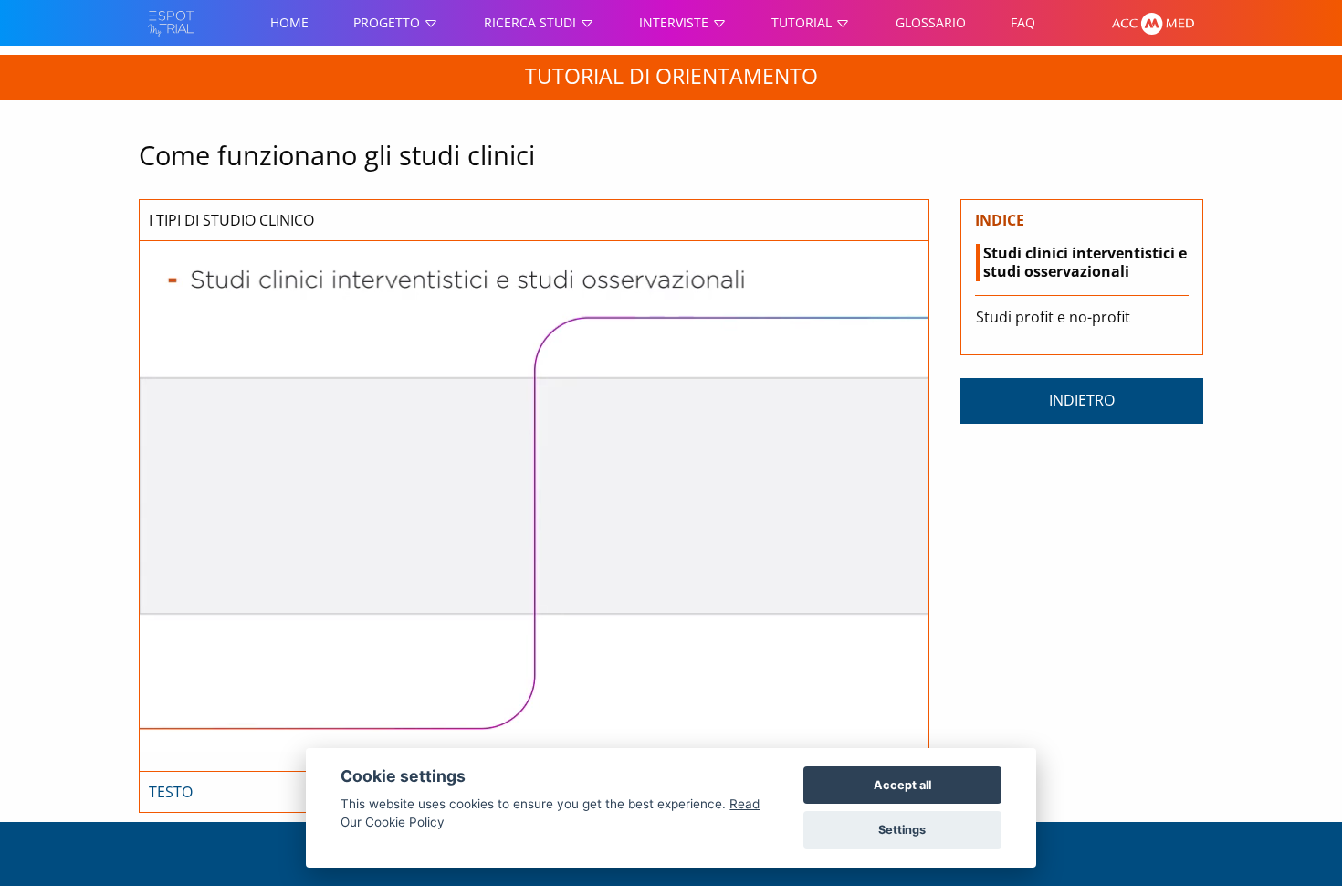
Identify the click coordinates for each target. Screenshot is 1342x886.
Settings (902, 830)
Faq (1023, 22)
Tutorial (803, 22)
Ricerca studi (532, 22)
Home (289, 22)
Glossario (931, 22)
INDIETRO (1082, 400)
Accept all (902, 785)
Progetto (388, 22)
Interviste (675, 22)
